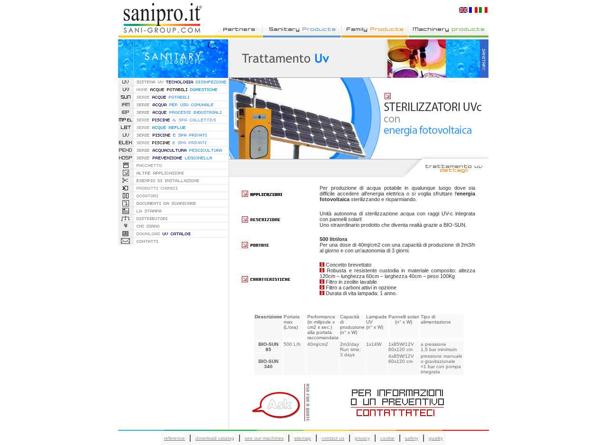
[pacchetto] (173, 166)
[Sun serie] (173, 98)
